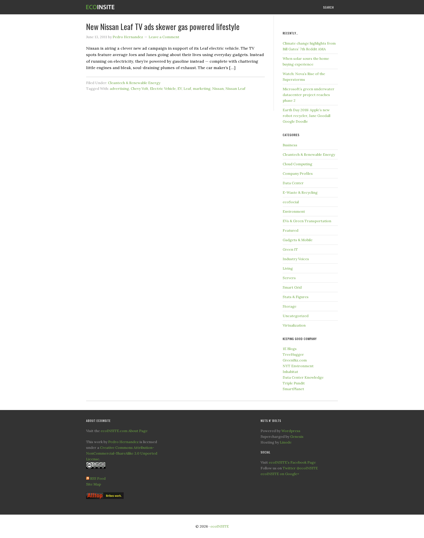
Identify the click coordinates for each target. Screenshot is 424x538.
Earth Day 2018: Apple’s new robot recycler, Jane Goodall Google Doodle (306, 116)
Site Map (93, 484)
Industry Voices (296, 259)
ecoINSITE (121, 7)
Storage (289, 306)
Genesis (296, 436)
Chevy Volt (139, 88)
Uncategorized (296, 316)
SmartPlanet (293, 389)
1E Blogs (290, 348)
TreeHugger (293, 354)
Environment (294, 211)
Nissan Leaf (235, 88)
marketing (201, 88)
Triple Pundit (294, 383)
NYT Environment (298, 366)
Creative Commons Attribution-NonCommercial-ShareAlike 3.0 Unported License (121, 453)
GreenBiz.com (295, 360)
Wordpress (290, 431)
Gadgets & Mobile (297, 240)
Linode (286, 442)
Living (288, 268)
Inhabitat (290, 371)
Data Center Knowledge (303, 377)
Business (290, 145)
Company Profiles (298, 173)
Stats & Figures (296, 297)
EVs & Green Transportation (307, 221)
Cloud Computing (297, 164)
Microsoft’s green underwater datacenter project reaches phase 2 (308, 95)
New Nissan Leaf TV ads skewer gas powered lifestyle (163, 26)
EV (180, 88)
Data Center (293, 183)
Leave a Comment (164, 37)
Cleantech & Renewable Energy (134, 83)
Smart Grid (292, 287)
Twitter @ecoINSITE (300, 468)
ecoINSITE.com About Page (124, 431)
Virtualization (294, 325)
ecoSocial (291, 202)
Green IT (290, 249)
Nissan (218, 88)
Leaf (187, 88)
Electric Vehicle (163, 88)
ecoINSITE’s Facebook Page (292, 462)
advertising (119, 88)
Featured (290, 230)
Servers (289, 278)
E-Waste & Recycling (300, 192)
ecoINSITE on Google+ (280, 474)
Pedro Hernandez (123, 442)
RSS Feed (98, 478)
